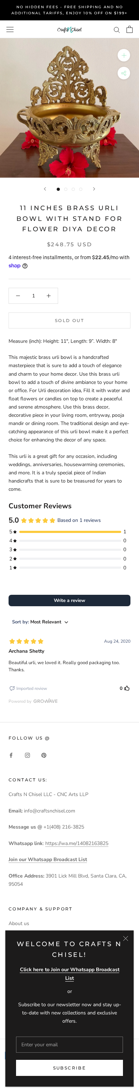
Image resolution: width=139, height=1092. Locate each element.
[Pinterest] (43, 755)
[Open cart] (130, 29)
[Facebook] (11, 755)
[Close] (125, 938)
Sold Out (69, 320)
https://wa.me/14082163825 (76, 843)
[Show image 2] (65, 189)
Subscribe (69, 1068)
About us (19, 923)
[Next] (94, 189)
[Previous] (45, 189)
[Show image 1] (58, 189)
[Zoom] (124, 55)
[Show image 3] (73, 189)
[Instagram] (27, 755)
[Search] (117, 29)
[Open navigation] (10, 29)
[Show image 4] (80, 189)
